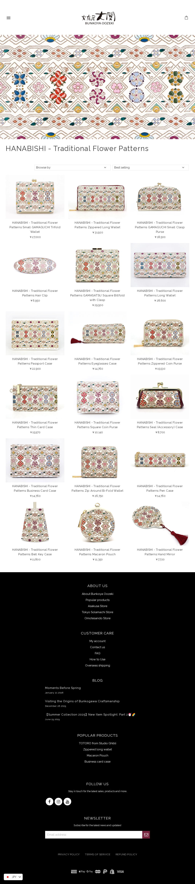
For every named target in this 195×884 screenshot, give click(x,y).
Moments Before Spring (63, 690)
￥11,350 (97, 559)
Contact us (97, 647)
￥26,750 (97, 495)
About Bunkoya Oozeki (97, 594)
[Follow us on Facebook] (49, 801)
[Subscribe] (146, 835)
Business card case (97, 761)
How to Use (97, 659)
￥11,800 (35, 559)
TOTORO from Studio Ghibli (97, 743)
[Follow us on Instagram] (58, 801)
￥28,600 (160, 300)
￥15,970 (35, 432)
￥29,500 (97, 305)
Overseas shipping (97, 665)
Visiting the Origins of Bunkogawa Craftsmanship (82, 703)
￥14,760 (97, 368)
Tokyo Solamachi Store (97, 612)
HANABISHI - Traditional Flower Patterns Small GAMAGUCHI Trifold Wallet (35, 227)
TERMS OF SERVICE (97, 854)
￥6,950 (35, 300)
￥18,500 (159, 237)
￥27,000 (35, 237)
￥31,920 (97, 232)
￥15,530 (160, 368)
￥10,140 (97, 432)
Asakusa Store (97, 606)
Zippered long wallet (97, 749)
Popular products (97, 600)
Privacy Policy (69, 854)
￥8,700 (160, 432)
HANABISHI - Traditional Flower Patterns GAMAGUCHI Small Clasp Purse (160, 227)
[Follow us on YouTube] (67, 801)
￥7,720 (160, 559)
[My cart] (186, 18)
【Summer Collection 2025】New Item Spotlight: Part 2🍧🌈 (90, 716)
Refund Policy (126, 854)
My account (97, 641)
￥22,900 (35, 368)
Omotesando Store (97, 618)
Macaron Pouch (97, 755)
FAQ (97, 653)
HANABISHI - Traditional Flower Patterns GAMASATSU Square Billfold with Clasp (97, 295)
